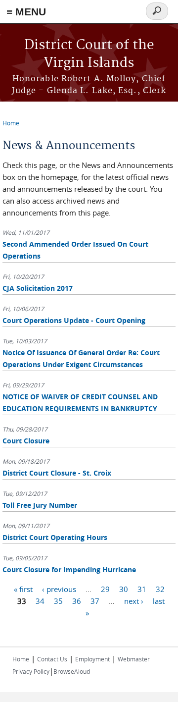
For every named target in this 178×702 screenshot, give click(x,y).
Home (10, 123)
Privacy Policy (30, 671)
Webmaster (134, 659)
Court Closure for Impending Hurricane (69, 569)
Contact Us (52, 659)
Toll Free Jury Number (39, 505)
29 (105, 589)
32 (160, 589)
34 (40, 601)
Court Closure (25, 440)
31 (141, 589)
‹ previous (59, 589)
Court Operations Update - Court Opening (73, 320)
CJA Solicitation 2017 (37, 288)
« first (23, 589)
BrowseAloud (71, 671)
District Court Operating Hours (54, 537)
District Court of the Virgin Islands (89, 54)
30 (123, 589)
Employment (92, 659)
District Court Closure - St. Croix (56, 473)
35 (58, 601)
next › (133, 601)
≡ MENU (26, 11)
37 (94, 601)
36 (76, 601)
